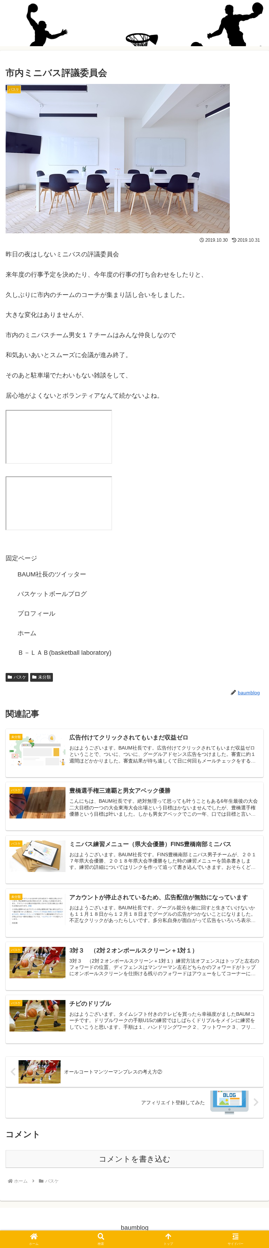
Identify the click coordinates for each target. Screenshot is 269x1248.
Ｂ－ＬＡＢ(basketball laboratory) (64, 652)
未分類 (44, 677)
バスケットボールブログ (52, 593)
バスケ (20, 677)
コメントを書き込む (135, 1159)
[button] (248, 1016)
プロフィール (36, 613)
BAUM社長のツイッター (52, 574)
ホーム (27, 633)
